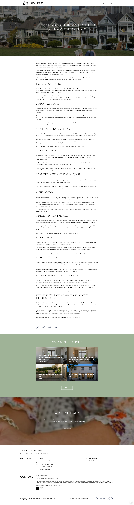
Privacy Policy (85, 498)
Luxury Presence (50, 498)
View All (67, 387)
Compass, (61, 481)
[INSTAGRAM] (101, 498)
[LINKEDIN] (104, 498)
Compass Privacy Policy (41, 475)
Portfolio (57, 3)
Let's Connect (96, 3)
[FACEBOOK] (97, 498)
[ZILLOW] (108, 498)
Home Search (65, 3)
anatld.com (41, 317)
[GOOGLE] (112, 498)
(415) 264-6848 (105, 3)
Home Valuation (86, 3)
